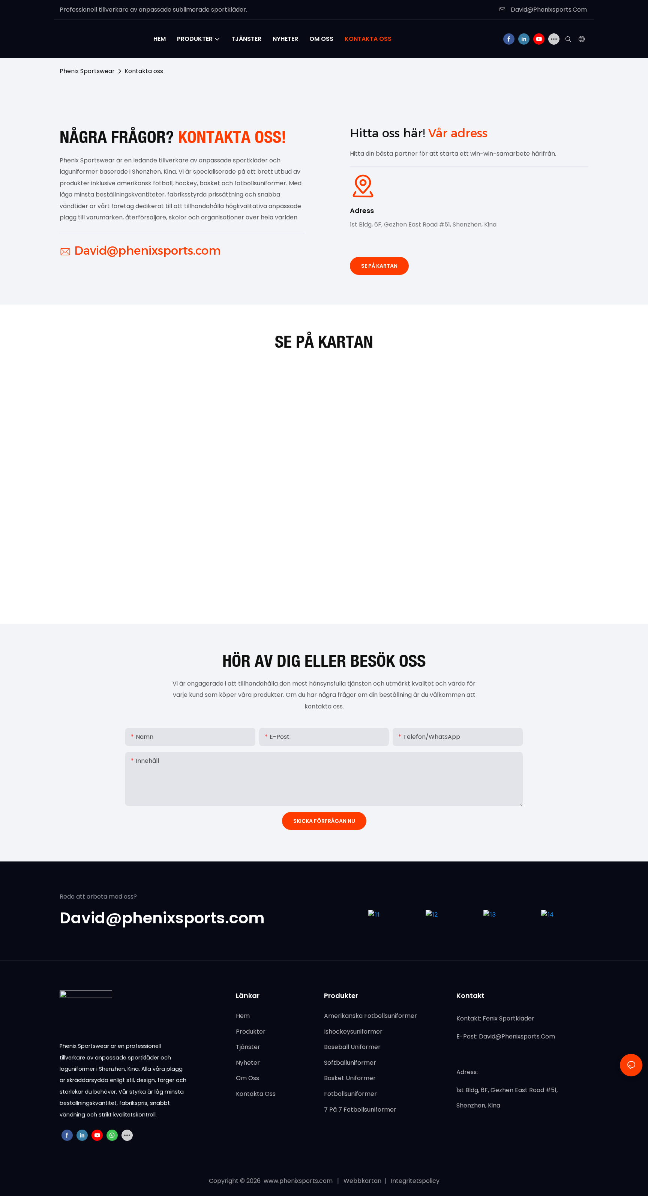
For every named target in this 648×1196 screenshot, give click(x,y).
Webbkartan (363, 1180)
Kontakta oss (143, 71)
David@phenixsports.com (147, 250)
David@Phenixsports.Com (548, 9)
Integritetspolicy (414, 1180)
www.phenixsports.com (298, 1180)
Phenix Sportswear (87, 71)
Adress (362, 210)
